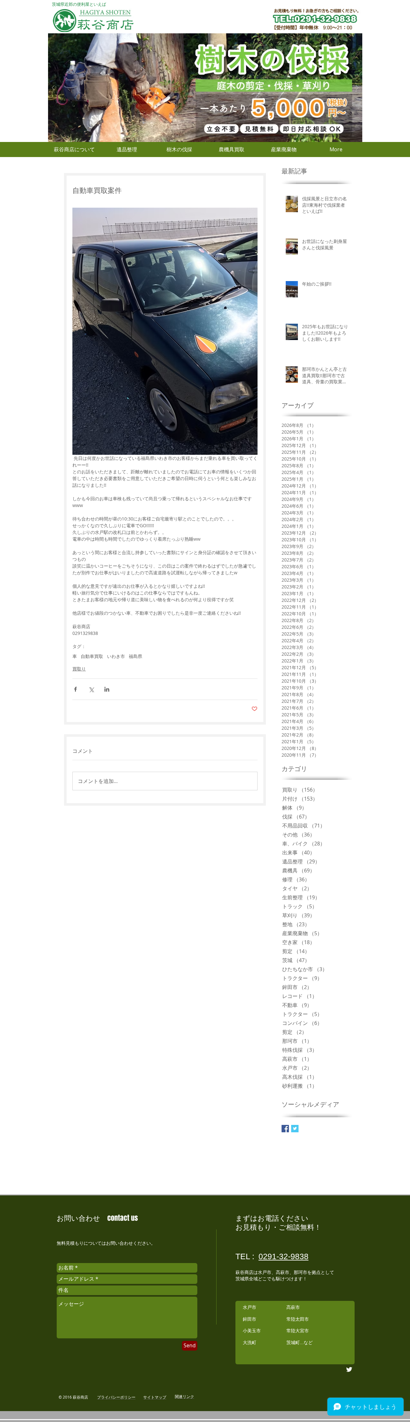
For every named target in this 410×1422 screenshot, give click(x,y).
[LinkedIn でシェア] (107, 689)
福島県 (135, 656)
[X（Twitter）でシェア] (91, 689)
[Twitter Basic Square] (295, 1128)
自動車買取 (92, 656)
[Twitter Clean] (349, 1369)
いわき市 (116, 656)
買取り (79, 669)
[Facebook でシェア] (75, 689)
